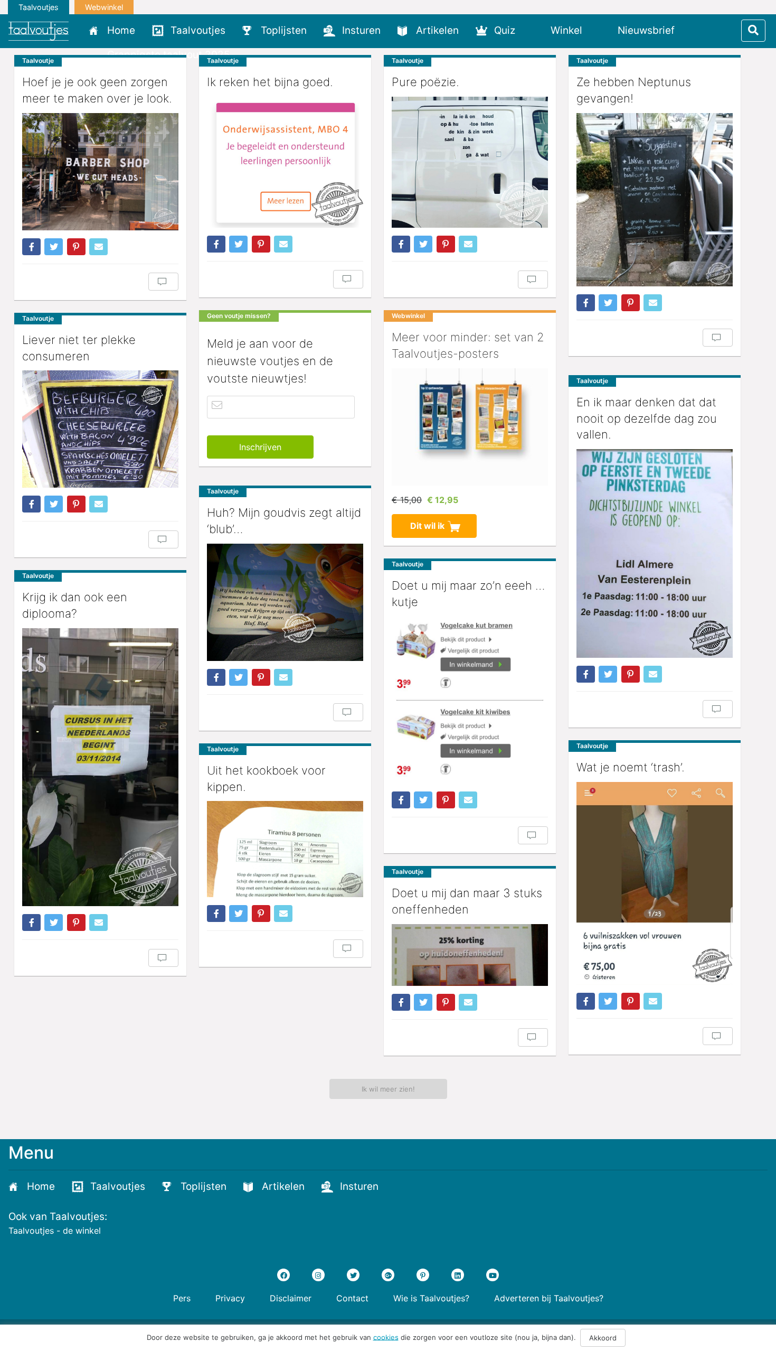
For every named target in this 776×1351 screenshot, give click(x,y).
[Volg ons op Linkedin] (457, 1275)
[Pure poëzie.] (470, 162)
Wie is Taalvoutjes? (431, 1298)
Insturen (361, 30)
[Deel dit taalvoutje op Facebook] (31, 246)
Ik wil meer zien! (388, 1089)
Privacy (230, 1298)
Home (121, 30)
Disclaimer (290, 1298)
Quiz (504, 30)
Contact (352, 1298)
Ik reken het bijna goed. (270, 82)
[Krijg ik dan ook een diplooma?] (100, 767)
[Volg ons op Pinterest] (423, 1275)
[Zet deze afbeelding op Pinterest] (76, 246)
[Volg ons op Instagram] (318, 1275)
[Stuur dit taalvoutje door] (98, 246)
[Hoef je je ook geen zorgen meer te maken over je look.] (100, 171)
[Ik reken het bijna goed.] (285, 162)
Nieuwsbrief (646, 30)
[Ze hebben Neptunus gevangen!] (654, 199)
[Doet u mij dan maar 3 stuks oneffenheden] (470, 955)
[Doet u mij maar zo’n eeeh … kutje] (470, 700)
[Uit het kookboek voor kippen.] (285, 849)
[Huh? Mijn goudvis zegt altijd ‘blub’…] (285, 602)
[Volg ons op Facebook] (283, 1275)
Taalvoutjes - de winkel (54, 1230)
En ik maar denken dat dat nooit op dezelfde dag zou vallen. (646, 418)
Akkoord (603, 1338)
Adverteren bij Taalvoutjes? (548, 1298)
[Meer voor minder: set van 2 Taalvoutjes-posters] (470, 427)
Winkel (566, 30)
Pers (182, 1298)
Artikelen (437, 30)
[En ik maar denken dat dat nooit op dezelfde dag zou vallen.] (654, 553)
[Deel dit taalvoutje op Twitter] (53, 246)
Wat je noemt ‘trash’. (630, 767)
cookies (386, 1337)
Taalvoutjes (38, 7)
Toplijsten (284, 30)
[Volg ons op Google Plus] (388, 1275)
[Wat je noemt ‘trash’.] (654, 883)
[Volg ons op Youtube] (492, 1275)
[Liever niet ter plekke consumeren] (100, 429)
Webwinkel (104, 7)
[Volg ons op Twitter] (353, 1275)
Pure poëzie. (425, 82)
